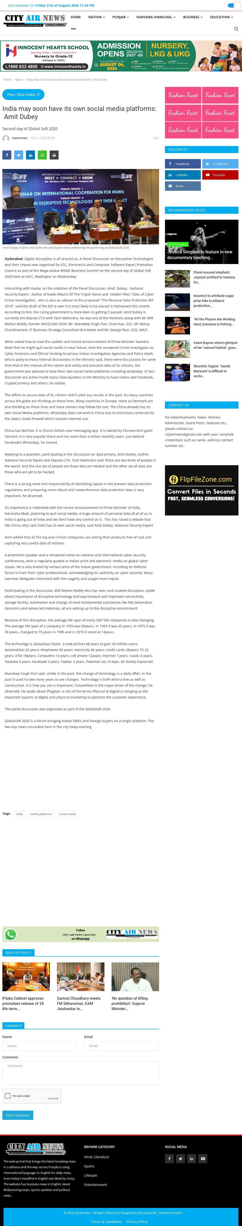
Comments (13, 1026)
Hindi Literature (96, 1157)
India (20, 814)
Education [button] (220, 17)
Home (76, 17)
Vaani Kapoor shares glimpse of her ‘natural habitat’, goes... (216, 345)
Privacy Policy (137, 1221)
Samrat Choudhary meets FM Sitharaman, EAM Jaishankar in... (78, 1003)
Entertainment (95, 1184)
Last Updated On (51, 5)
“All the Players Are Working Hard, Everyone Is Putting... (214, 321)
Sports (89, 1166)
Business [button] (191, 17)
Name (7, 1037)
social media (67, 814)
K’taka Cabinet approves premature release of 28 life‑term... (23, 1003)
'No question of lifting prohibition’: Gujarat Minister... (130, 1003)
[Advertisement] (80, 770)
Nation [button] (95, 17)
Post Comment (17, 1115)
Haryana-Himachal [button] (154, 17)
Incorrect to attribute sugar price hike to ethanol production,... (214, 301)
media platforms (41, 814)
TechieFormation (170, 1213)
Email (88, 1037)
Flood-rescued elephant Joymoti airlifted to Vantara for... (214, 277)
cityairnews (19, 138)
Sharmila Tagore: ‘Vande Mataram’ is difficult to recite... (212, 371)
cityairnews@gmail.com (183, 434)
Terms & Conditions (106, 1221)
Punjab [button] (119, 17)
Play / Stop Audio (21, 94)
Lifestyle (90, 1175)
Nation (19, 79)
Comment (10, 1057)
